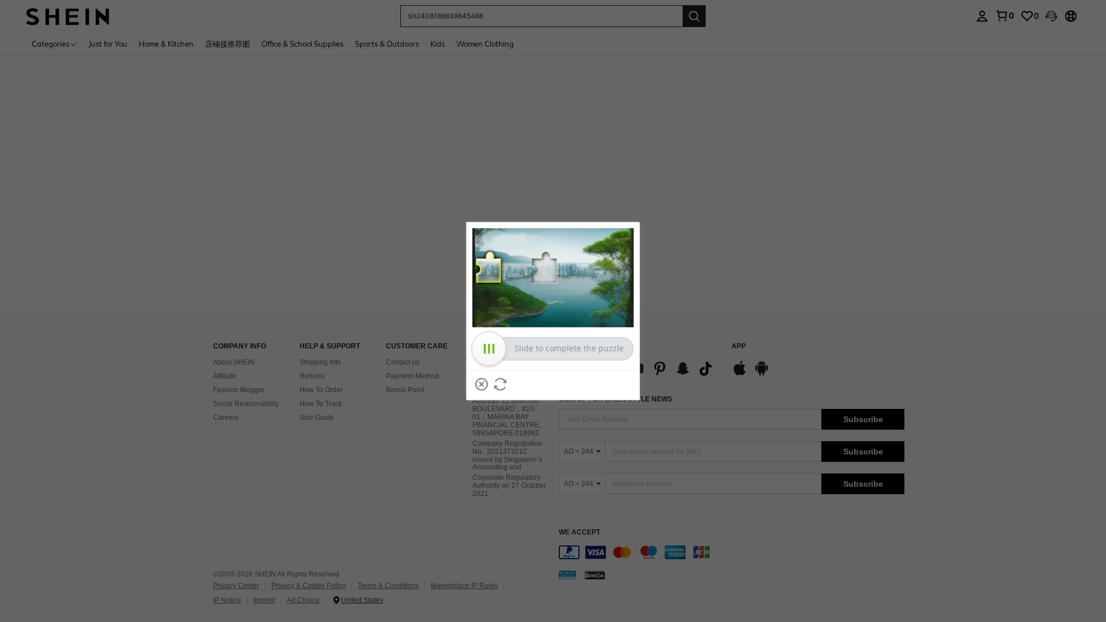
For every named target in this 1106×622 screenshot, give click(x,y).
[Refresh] (500, 384)
